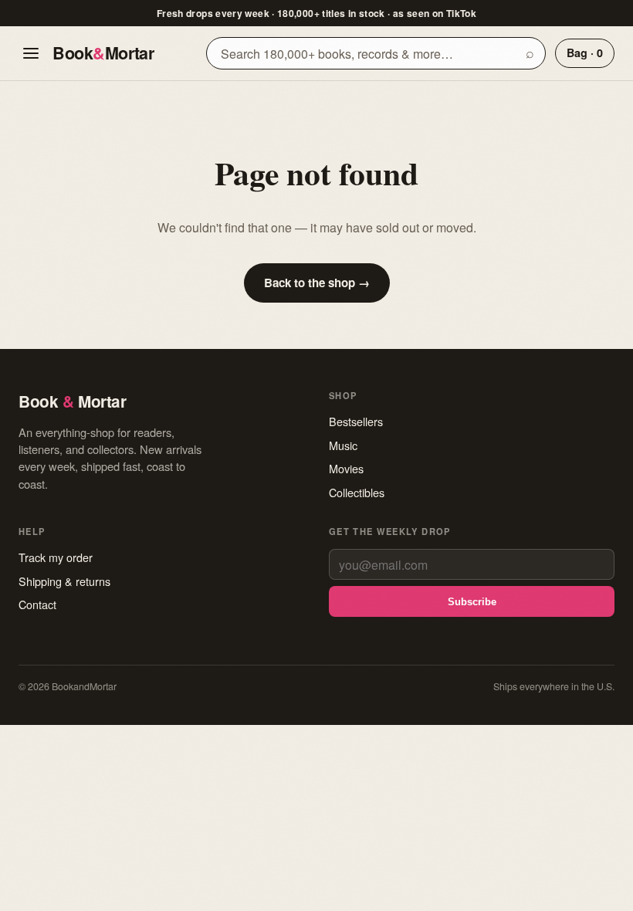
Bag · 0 (585, 52)
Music (343, 445)
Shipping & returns (64, 581)
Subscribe (472, 602)
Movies (346, 468)
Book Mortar (103, 53)
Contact (37, 604)
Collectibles (356, 492)
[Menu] (31, 53)
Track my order (56, 557)
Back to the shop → (317, 282)
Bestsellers (356, 421)
